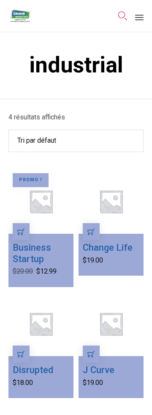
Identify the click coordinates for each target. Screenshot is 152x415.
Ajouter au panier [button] (21, 231)
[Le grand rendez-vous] (20, 15)
